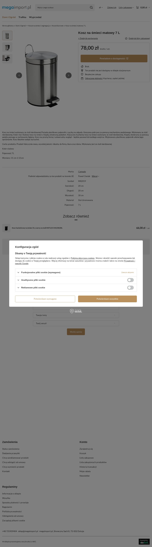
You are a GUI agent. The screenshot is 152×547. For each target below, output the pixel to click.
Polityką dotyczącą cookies (83, 258)
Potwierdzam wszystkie (107, 299)
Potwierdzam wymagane (45, 299)
